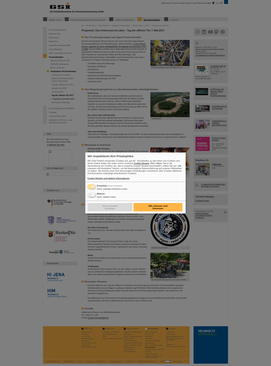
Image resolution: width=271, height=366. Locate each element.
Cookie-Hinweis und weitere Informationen (109, 178)
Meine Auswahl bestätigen (109, 207)
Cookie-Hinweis (141, 163)
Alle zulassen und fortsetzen (157, 207)
